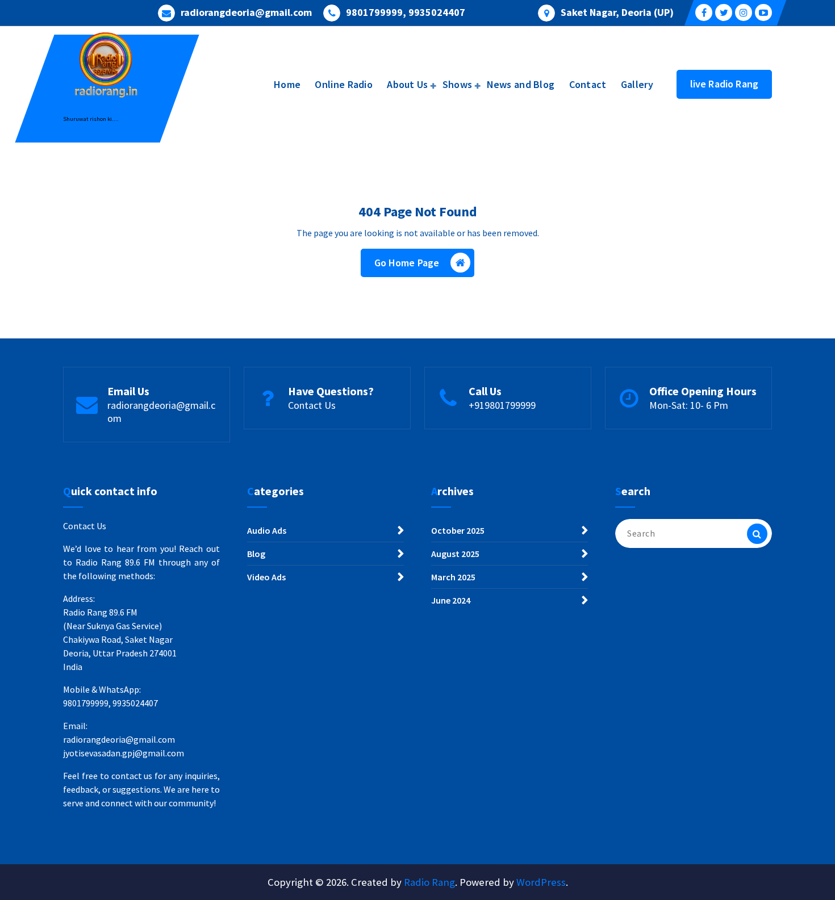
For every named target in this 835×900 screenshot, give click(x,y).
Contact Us (312, 405)
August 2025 (455, 553)
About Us (407, 84)
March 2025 (453, 577)
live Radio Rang (724, 83)
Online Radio (344, 84)
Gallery (637, 84)
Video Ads (266, 577)
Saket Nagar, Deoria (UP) (617, 12)
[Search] (757, 534)
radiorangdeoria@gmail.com (246, 12)
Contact (588, 84)
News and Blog (521, 84)
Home (287, 84)
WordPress (541, 882)
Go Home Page (407, 262)
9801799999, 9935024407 (405, 12)
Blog (256, 553)
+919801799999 (502, 405)
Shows (457, 84)
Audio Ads (266, 530)
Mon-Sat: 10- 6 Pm (688, 405)
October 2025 (458, 530)
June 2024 (450, 600)
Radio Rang (429, 882)
